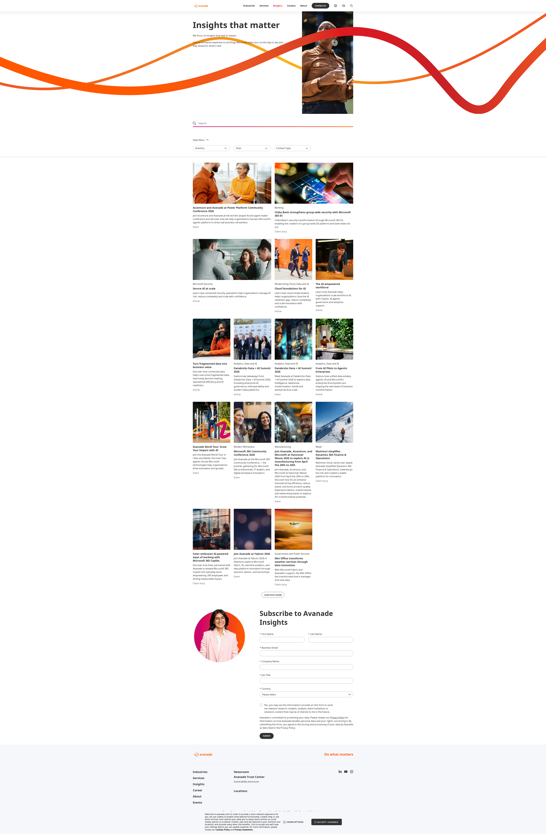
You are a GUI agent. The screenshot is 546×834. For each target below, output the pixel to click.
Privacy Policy (337, 717)
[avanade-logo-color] (201, 6)
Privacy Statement (244, 829)
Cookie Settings (295, 822)
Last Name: (315, 634)
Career (197, 790)
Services (264, 5)
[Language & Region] (338, 5)
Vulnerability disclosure (246, 781)
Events (197, 802)
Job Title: (265, 675)
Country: (265, 688)
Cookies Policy (223, 829)
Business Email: (269, 647)
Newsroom (241, 772)
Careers (291, 5)
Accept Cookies (327, 822)
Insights (278, 5)
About (303, 5)
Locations (240, 791)
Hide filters (199, 140)
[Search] (351, 5)
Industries (249, 5)
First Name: (267, 634)
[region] (273, 822)
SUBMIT (266, 735)
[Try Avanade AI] (343, 5)
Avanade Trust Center (249, 777)
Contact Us (320, 5)
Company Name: (269, 661)
